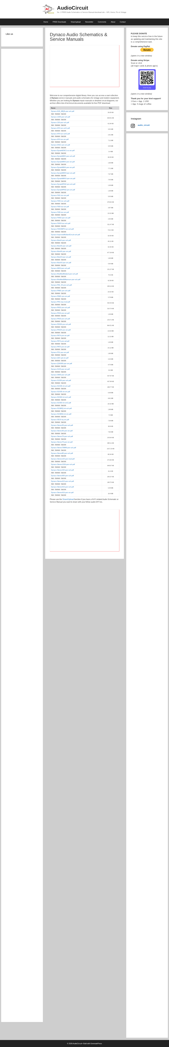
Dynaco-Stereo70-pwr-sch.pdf (62, 436)
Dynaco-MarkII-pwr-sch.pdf (61, 240)
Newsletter (89, 22)
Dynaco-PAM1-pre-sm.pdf (60, 296)
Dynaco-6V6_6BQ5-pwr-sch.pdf (62, 111)
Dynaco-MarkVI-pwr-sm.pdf (61, 263)
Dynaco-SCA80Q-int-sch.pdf (61, 408)
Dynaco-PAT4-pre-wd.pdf (60, 341)
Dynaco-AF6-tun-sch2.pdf (60, 134)
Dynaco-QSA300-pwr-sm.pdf (61, 363)
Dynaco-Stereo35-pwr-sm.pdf (62, 431)
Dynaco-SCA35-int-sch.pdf (60, 386)
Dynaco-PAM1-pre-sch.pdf (60, 291)
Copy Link (63, 114)
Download (57, 114)
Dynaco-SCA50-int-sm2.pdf (61, 403)
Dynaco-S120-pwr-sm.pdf (60, 369)
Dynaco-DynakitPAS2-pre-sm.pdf (63, 190)
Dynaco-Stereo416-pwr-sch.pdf (62, 487)
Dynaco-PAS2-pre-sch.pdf (60, 307)
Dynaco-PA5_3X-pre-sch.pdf (61, 285)
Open (52, 114)
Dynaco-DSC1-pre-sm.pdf (60, 145)
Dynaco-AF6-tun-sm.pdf (60, 139)
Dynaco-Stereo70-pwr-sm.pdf (62, 442)
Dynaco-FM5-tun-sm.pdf (60, 212)
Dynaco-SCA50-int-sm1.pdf (61, 397)
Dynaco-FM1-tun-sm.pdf (60, 195)
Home (45, 22)
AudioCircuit (72, 8)
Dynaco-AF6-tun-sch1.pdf (60, 128)
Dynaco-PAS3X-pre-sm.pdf (61, 330)
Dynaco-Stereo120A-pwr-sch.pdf (63, 464)
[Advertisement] (84, 67)
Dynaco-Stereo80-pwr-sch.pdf (62, 453)
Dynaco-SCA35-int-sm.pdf (60, 391)
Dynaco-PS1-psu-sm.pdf (60, 352)
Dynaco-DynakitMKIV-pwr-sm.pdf (63, 173)
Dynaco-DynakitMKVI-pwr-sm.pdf (63, 178)
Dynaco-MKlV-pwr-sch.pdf (60, 268)
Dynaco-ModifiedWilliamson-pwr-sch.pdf (65, 279)
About (113, 22)
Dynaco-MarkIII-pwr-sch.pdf (61, 246)
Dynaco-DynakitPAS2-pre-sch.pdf (63, 184)
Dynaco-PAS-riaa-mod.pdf (60, 302)
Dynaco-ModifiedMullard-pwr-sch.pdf (64, 274)
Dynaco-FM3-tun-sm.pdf (60, 206)
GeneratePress (96, 1043)
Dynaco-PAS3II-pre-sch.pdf (61, 324)
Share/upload (76, 22)
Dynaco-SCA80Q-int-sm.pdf (61, 414)
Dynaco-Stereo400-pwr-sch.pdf (62, 476)
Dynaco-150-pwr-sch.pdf (60, 122)
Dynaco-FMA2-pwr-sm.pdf (60, 218)
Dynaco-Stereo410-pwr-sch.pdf (62, 481)
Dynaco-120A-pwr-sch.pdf (60, 117)
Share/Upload (68, 499)
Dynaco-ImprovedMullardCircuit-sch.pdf (65, 234)
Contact (123, 22)
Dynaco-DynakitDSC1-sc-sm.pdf (62, 150)
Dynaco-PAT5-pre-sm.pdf (60, 347)
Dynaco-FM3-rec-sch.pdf (60, 201)
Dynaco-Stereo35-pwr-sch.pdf (62, 425)
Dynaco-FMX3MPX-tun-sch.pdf (62, 229)
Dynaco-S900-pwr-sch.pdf (60, 375)
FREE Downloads (59, 22)
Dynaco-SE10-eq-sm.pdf (60, 419)
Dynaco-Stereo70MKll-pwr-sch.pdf (63, 448)
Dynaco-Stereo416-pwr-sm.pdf (62, 492)
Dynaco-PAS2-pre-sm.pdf (60, 313)
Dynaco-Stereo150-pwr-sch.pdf (62, 470)
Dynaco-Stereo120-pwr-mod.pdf (62, 459)
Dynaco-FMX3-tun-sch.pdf (60, 223)
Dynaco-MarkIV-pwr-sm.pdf (61, 257)
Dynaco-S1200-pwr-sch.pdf (61, 380)
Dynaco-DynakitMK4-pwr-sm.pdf (63, 167)
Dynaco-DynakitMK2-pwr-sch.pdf (63, 156)
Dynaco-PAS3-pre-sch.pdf (60, 319)
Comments (102, 22)
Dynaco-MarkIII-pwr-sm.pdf (61, 251)
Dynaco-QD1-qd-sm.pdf (59, 358)
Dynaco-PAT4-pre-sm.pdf (60, 335)
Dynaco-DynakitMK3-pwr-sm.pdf (63, 162)
